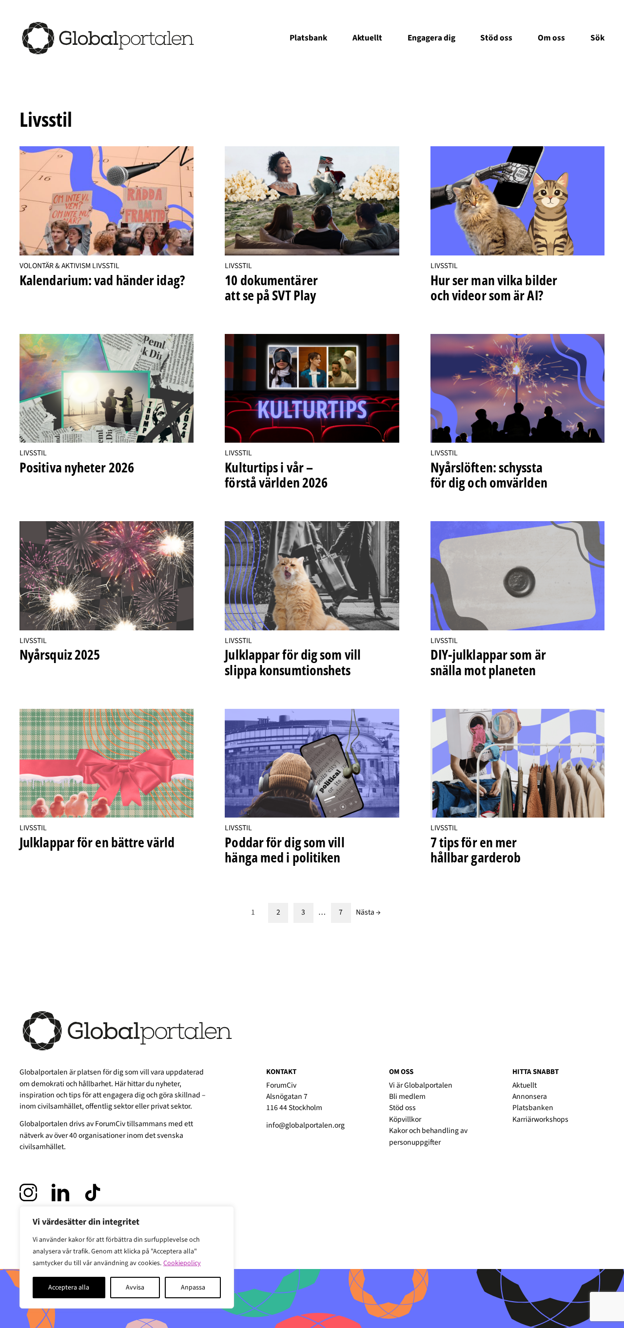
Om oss (551, 38)
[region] (127, 1257)
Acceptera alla (68, 1287)
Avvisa (135, 1287)
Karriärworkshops (540, 1119)
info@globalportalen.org (305, 1125)
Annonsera (529, 1096)
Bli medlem (407, 1096)
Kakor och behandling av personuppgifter (428, 1136)
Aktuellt (367, 38)
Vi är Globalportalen (420, 1085)
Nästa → (368, 912)
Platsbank (308, 38)
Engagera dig (431, 38)
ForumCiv (110, 1123)
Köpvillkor (405, 1119)
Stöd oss (496, 38)
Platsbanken (532, 1107)
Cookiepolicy (182, 1263)
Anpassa (193, 1287)
